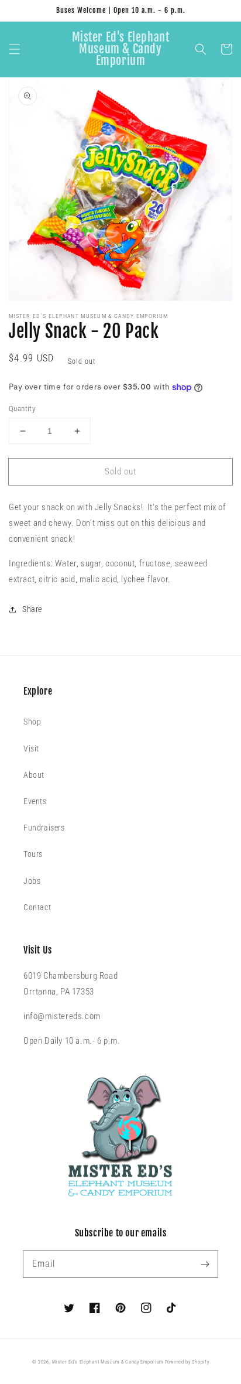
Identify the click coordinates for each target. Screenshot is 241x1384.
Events (35, 801)
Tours (33, 854)
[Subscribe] (205, 1264)
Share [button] (32, 609)
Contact (37, 907)
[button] (14, 49)
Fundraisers (44, 827)
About (33, 775)
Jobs (31, 881)
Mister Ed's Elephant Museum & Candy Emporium (107, 1362)
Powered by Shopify (187, 1362)
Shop (32, 721)
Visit (31, 748)
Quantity (22, 408)
